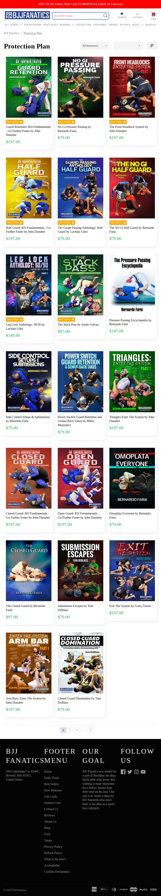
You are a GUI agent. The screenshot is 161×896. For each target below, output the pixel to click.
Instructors (83, 24)
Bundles (150, 24)
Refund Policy (53, 853)
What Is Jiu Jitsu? (55, 859)
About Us (50, 821)
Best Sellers (51, 784)
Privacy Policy (53, 846)
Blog (47, 828)
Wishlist (122, 17)
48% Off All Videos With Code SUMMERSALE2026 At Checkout (80, 4)
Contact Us (51, 809)
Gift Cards (50, 796)
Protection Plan (33, 33)
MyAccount (137, 15)
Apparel (113, 24)
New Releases (53, 790)
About (136, 24)
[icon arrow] (98, 730)
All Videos (11, 24)
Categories (100, 24)
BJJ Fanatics (11, 33)
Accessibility (52, 865)
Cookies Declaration (57, 871)
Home (48, 771)
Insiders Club (52, 802)
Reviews (125, 24)
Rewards (65, 24)
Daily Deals (50, 24)
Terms (48, 840)
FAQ (47, 834)
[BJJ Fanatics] (28, 16)
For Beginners (32, 24)
